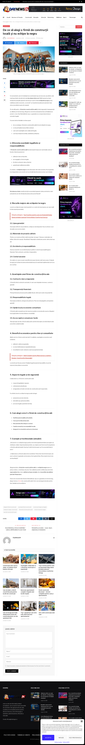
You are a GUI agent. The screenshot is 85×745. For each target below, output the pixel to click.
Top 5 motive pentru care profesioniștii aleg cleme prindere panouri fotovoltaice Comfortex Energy (46, 569)
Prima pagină (6, 21)
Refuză (61, 737)
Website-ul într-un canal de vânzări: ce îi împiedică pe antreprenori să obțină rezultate (75, 70)
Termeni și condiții (23, 735)
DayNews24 (11, 38)
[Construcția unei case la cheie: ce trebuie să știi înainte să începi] (11, 559)
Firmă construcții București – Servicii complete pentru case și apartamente (46, 593)
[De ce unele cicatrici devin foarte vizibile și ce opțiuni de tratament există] (63, 176)
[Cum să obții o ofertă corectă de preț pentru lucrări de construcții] (11, 583)
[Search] (82, 17)
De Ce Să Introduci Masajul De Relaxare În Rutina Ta (74, 187)
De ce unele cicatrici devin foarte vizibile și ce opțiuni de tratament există (75, 176)
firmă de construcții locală (26, 509)
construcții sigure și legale (40, 507)
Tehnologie (72, 17)
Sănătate (59, 17)
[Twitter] (4, 87)
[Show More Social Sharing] (40, 42)
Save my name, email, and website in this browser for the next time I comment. (28, 666)
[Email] (4, 100)
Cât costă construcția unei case (47, 614)
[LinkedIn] (4, 91)
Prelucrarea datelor (39, 735)
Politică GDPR (66, 742)
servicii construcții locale (10, 512)
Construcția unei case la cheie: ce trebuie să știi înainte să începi (10, 567)
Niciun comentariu (31, 38)
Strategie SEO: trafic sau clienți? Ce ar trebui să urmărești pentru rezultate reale (75, 105)
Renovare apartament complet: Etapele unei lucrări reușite (27, 592)
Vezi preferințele (75, 737)
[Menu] (3, 17)
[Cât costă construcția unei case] (47, 606)
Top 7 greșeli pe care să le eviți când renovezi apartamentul (29, 614)
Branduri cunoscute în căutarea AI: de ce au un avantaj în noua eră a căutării (39, 1)
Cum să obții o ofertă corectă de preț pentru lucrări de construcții (10, 592)
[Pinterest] (4, 95)
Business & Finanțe (17, 17)
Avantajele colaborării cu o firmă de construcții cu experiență (28, 567)
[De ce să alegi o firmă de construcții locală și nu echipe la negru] (29, 59)
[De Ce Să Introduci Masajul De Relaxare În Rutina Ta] (63, 188)
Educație (35, 17)
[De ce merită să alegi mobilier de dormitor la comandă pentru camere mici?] (63, 165)
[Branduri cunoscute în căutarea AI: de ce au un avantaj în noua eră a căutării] (63, 81)
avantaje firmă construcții (24, 507)
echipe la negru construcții (10, 509)
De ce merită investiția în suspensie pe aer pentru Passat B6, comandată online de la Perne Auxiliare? (75, 153)
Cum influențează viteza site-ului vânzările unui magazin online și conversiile (75, 93)
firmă (19, 481)
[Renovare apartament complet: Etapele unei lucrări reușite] (29, 583)
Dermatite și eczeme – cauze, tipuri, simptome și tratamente (42, 529)
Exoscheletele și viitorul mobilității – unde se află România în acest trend (15, 529)
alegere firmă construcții (10, 507)
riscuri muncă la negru (40, 509)
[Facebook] (4, 83)
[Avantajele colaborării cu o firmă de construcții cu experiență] (29, 559)
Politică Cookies (58, 742)
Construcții (28, 17)
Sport (64, 17)
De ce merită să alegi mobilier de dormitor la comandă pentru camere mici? (75, 165)
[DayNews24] (16, 9)
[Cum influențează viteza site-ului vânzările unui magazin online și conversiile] (63, 93)
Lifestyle (43, 17)
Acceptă (48, 737)
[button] (82, 721)
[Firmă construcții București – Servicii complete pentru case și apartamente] (47, 583)
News (10, 21)
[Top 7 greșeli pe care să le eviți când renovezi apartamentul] (29, 606)
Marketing (51, 17)
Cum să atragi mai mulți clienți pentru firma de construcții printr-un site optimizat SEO (10, 615)
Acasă (8, 17)
